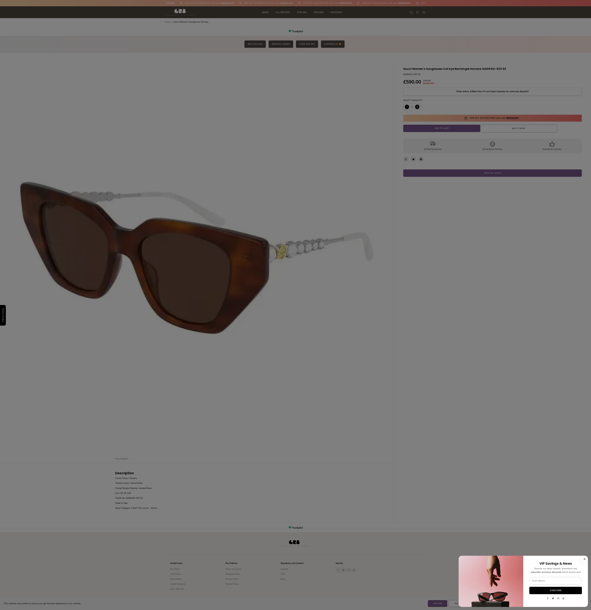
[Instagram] (558, 598)
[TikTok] (563, 598)
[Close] (584, 559)
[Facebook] (547, 598)
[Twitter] (553, 598)
